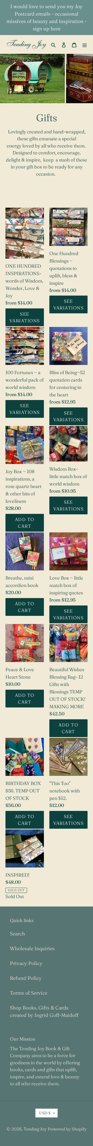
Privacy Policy (26, 963)
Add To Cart (24, 523)
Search (17, 933)
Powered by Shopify (67, 1128)
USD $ (45, 1112)
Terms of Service (28, 993)
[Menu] (84, 44)
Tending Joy (35, 1128)
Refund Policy (26, 978)
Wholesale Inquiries (32, 948)
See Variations (24, 317)
